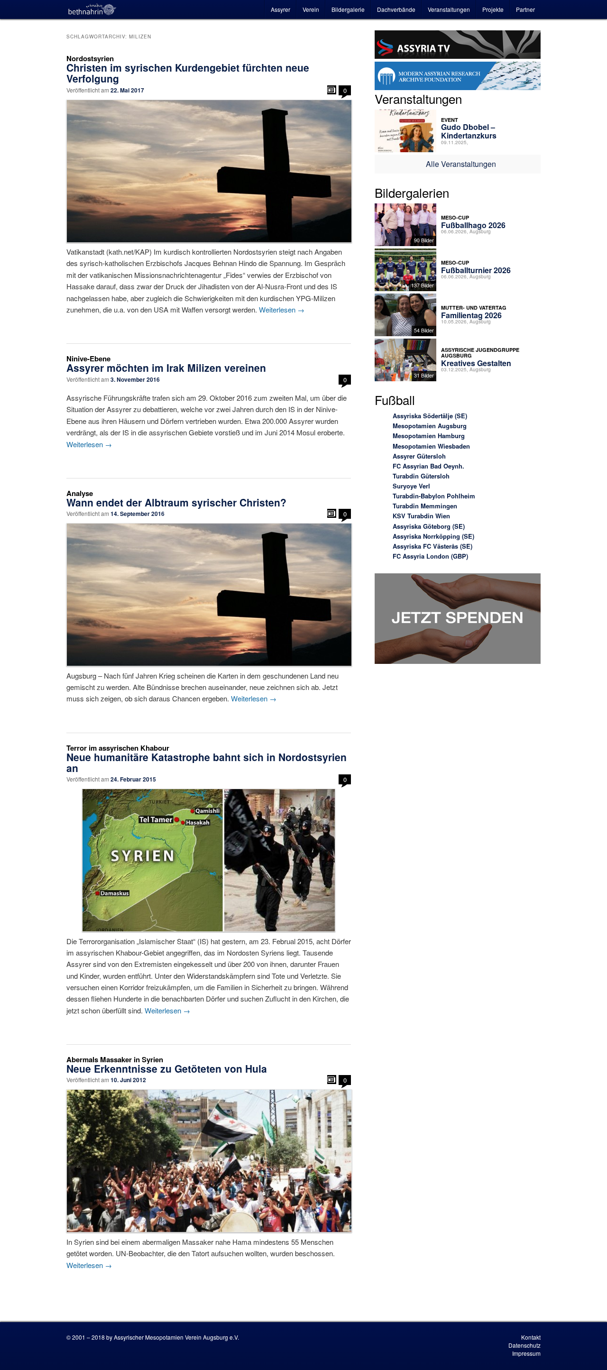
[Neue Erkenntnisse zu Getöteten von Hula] (208, 1160)
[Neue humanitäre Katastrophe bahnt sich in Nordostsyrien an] (208, 860)
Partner (525, 9)
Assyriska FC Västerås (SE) (432, 546)
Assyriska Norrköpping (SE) (433, 536)
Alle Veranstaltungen (461, 163)
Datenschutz (524, 1345)
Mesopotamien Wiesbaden (431, 446)
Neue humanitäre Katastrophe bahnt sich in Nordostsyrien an (206, 762)
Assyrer (280, 9)
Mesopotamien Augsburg (430, 425)
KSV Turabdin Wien (421, 515)
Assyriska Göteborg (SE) (429, 526)
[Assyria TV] (458, 46)
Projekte (493, 9)
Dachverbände (396, 9)
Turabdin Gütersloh (421, 475)
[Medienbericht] (331, 89)
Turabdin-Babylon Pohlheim (434, 495)
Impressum (526, 1353)
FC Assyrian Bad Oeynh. (428, 465)
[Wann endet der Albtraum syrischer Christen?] (208, 594)
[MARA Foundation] (458, 77)
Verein (311, 9)
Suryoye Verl (411, 485)
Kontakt (531, 1337)
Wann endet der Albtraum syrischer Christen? (176, 502)
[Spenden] (458, 620)
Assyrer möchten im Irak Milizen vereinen (166, 367)
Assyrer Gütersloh (419, 455)
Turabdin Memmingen (425, 505)
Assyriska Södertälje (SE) (430, 415)
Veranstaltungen (449, 9)
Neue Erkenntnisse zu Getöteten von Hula (166, 1068)
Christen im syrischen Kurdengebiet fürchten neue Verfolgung (187, 72)
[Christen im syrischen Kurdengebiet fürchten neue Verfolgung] (208, 171)
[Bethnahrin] (92, 9)
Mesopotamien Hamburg (429, 435)
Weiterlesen (281, 309)
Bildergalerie (348, 9)
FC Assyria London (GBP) (430, 556)
